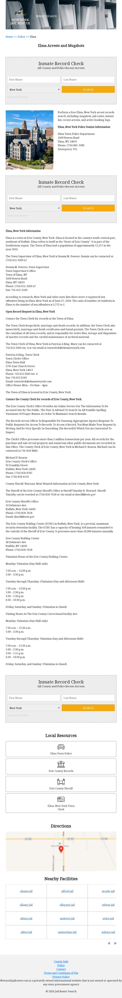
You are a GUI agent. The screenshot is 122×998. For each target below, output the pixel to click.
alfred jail (67, 891)
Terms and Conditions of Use (61, 973)
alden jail (26, 932)
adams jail (26, 891)
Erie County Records (61, 771)
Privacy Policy (61, 976)
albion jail (26, 918)
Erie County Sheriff (61, 788)
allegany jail (67, 905)
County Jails (61, 961)
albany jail (26, 905)
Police (21, 36)
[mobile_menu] (106, 16)
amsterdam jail (67, 932)
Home (9, 36)
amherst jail (67, 918)
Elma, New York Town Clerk (61, 807)
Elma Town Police (61, 753)
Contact (61, 969)
